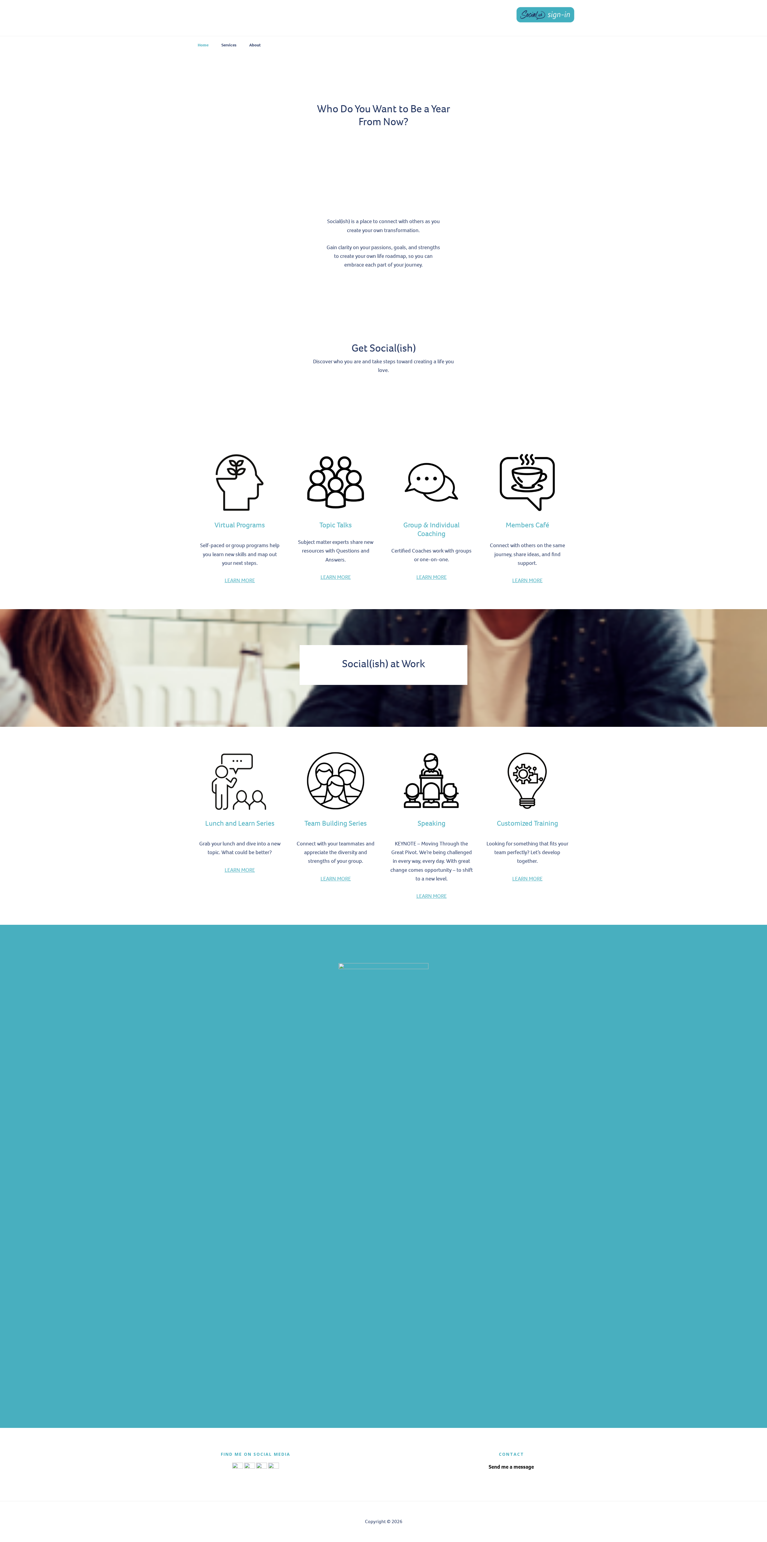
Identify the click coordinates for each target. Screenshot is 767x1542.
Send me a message (511, 1466)
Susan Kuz (237, 18)
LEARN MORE (240, 580)
